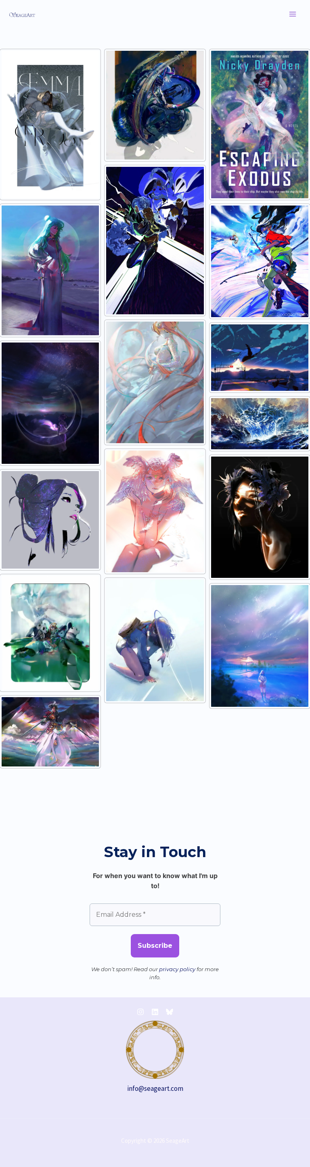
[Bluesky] (169, 1011)
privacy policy (177, 969)
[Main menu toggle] (293, 14)
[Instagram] (140, 1011)
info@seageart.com (155, 1088)
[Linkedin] (155, 1011)
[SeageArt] (22, 13)
